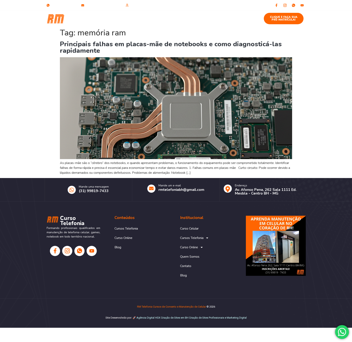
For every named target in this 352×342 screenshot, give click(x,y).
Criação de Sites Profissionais (206, 317)
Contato (229, 16)
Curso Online (174, 16)
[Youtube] (302, 5)
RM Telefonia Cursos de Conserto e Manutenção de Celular (171, 306)
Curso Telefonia (76, 18)
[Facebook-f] (276, 5)
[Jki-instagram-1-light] (285, 5)
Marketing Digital (237, 317)
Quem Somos (206, 16)
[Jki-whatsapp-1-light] (293, 5)
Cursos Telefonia (140, 16)
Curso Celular (111, 16)
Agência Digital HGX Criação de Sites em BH (162, 317)
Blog (246, 16)
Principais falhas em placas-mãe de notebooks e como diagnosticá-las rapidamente (171, 47)
